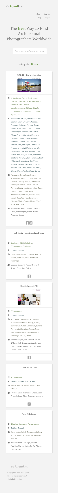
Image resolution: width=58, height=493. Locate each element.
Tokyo (37, 164)
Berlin (20, 122)
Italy (27, 141)
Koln (19, 145)
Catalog (14, 181)
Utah (24, 167)
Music (20, 201)
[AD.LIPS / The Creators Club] (29, 91)
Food (26, 191)
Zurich (37, 171)
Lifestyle (14, 201)
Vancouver (30, 167)
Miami (30, 148)
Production (27, 111)
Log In (47, 18)
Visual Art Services (29, 367)
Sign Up (47, 14)
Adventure (15, 175)
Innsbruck (15, 141)
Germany (34, 135)
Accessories (15, 319)
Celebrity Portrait (24, 181)
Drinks (28, 185)
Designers (15, 243)
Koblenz (14, 145)
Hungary (34, 138)
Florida (13, 135)
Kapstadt (33, 141)
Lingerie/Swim (20, 332)
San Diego (22, 158)
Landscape (33, 198)
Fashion (14, 191)
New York (24, 151)
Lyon (19, 148)
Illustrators (28, 243)
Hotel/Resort (15, 194)
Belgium (14, 122)
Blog (38, 14)
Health (31, 191)
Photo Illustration (32, 332)
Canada (30, 125)
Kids (26, 198)
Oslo (38, 151)
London (34, 145)
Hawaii (21, 138)
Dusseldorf (33, 131)
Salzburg (14, 158)
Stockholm (34, 161)
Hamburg (14, 138)
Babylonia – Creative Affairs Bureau (29, 233)
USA (19, 167)
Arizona (23, 118)
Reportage (15, 261)
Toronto (14, 167)
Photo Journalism (31, 257)
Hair (20, 104)
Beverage (37, 178)
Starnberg (25, 161)
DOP (21, 243)
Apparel (22, 175)
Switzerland (29, 164)
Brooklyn (26, 122)
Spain (18, 161)
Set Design (36, 111)
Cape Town (21, 128)
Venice (37, 167)
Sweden (21, 164)
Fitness (21, 191)
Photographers (16, 111)
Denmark (24, 131)
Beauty (30, 178)
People (26, 201)
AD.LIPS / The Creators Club (29, 75)
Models (35, 108)
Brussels (33, 122)
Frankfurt (26, 135)
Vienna (13, 171)
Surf (17, 204)
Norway (32, 151)
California (22, 125)
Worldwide (30, 171)
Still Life (32, 201)
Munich (36, 148)
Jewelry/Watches (17, 198)
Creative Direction (34, 101)
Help (39, 18)
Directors (14, 104)
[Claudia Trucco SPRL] (29, 304)
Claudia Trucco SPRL (29, 286)
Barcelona (37, 118)
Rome (30, 154)
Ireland (22, 141)
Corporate (21, 185)
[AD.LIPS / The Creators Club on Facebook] (27, 223)
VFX (19, 114)
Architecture (30, 175)
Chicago (30, 128)
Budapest (14, 125)
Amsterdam (15, 118)
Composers (22, 101)
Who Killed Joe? (29, 414)
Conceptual (31, 326)
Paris (18, 154)
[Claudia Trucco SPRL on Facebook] (29, 357)
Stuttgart (14, 164)
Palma (13, 154)
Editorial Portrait (23, 385)
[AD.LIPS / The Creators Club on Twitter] (30, 223)
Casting (14, 101)
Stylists (13, 114)
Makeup (29, 108)
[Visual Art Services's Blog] (29, 404)
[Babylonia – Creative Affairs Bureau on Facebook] (29, 276)
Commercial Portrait (18, 254)
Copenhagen (16, 131)
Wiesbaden (21, 171)
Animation (14, 98)
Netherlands (15, 151)
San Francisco (32, 158)
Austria (29, 118)
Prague (24, 154)
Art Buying (23, 98)
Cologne (37, 128)
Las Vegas (26, 145)
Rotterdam (37, 154)
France (19, 135)
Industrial (24, 194)
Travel (22, 204)
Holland (27, 138)
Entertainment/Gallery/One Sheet (29, 188)
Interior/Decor (34, 194)
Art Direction (32, 98)
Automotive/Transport (19, 178)
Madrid (25, 148)
